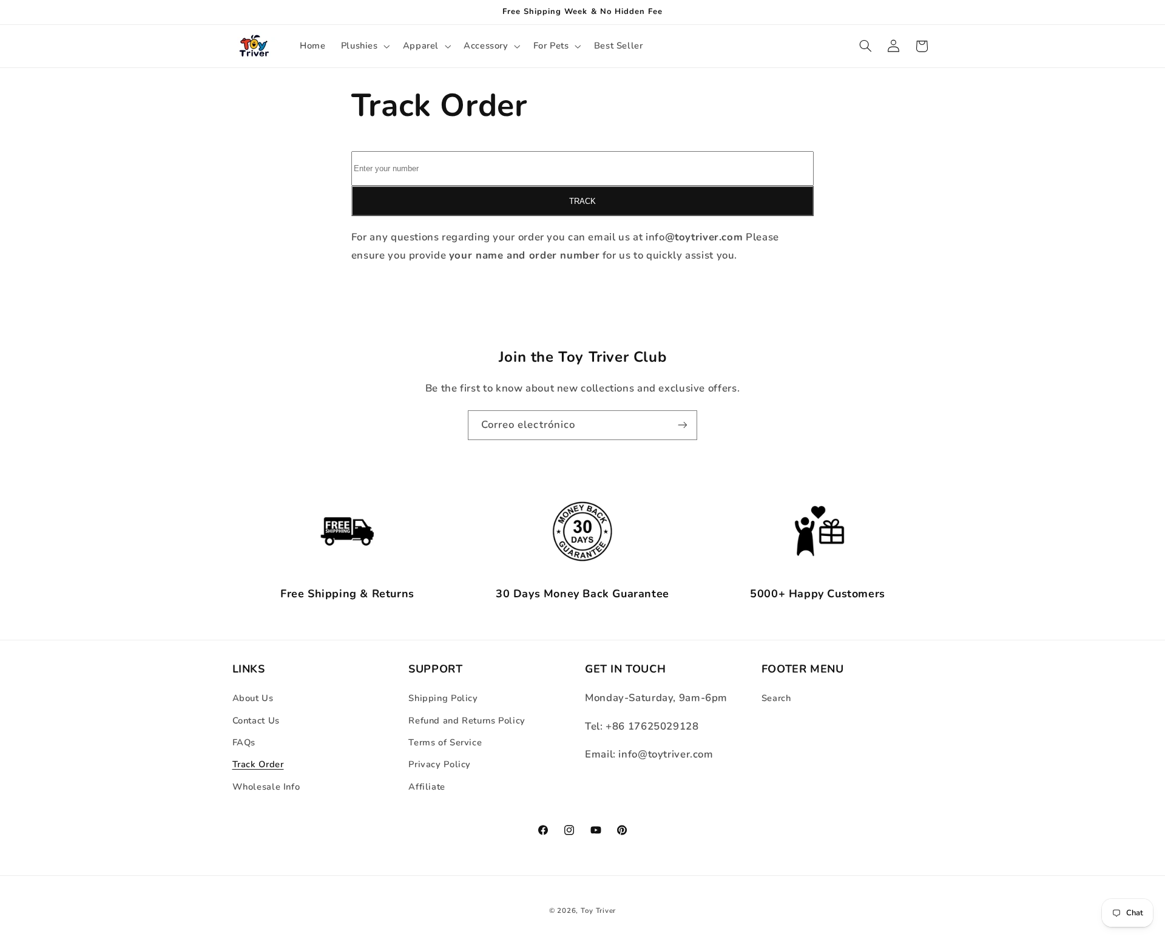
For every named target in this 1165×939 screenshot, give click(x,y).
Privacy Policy (439, 764)
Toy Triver (598, 910)
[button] (364, 46)
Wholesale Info (266, 787)
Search (776, 698)
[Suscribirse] (683, 425)
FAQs (244, 742)
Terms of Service (445, 742)
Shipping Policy (443, 698)
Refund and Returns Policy (466, 720)
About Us (253, 698)
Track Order (258, 764)
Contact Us (256, 720)
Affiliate (426, 787)
